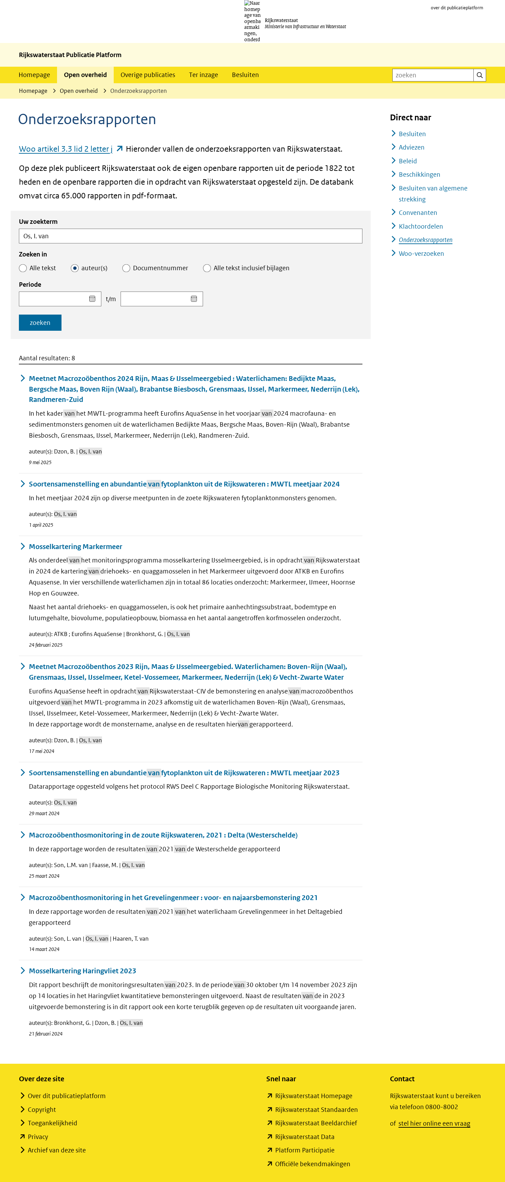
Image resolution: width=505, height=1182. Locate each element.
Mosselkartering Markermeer (75, 547)
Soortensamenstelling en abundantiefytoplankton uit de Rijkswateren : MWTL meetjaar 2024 (184, 484)
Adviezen (412, 147)
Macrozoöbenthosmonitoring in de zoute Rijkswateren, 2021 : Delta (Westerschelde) (163, 835)
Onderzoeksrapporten (425, 240)
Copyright (42, 1110)
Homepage (34, 75)
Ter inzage (203, 75)
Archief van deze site (57, 1150)
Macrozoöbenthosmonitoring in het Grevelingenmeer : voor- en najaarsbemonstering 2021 (173, 898)
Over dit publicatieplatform (67, 1096)
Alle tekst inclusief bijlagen (252, 268)
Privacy (38, 1137)
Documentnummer (160, 268)
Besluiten (245, 75)
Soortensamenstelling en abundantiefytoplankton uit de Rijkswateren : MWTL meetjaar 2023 (184, 773)
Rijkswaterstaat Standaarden (316, 1110)
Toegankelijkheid (52, 1123)
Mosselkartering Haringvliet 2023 (82, 971)
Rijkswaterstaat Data (305, 1137)
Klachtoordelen (421, 226)
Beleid (408, 161)
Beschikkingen (419, 174)
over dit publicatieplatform (457, 8)
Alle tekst (43, 268)
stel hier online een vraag (434, 1123)
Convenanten (418, 213)
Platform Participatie (305, 1150)
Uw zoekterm (38, 222)
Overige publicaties (148, 75)
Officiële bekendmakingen (312, 1164)
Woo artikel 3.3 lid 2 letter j (71, 148)
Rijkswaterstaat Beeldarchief (316, 1123)
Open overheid (85, 75)
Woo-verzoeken (421, 254)
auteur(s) (94, 268)
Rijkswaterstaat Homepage (313, 1096)
